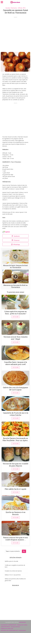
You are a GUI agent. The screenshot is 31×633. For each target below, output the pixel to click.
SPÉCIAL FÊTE (21, 8)
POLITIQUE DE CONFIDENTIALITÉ (8, 625)
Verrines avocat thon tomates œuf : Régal (15, 338)
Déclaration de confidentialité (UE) (9, 630)
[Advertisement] (15, 33)
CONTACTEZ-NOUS (5, 626)
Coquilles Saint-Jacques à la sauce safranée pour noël (15, 363)
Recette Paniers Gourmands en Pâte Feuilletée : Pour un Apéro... (16, 439)
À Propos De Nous (15, 626)
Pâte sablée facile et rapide (15, 489)
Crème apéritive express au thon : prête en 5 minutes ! (15, 312)
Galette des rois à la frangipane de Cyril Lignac (15, 388)
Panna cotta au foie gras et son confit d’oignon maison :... (15, 538)
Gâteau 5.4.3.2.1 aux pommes (13, 575)
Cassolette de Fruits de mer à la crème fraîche (15, 414)
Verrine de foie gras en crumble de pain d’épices (15, 465)
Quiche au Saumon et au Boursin (15, 513)
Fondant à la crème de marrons (13, 571)
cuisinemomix (22, 622)
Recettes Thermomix (11, 8)
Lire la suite (15, 316)
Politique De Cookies (22, 625)
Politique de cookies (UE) (7, 628)
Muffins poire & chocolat (11, 561)
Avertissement (22, 630)
